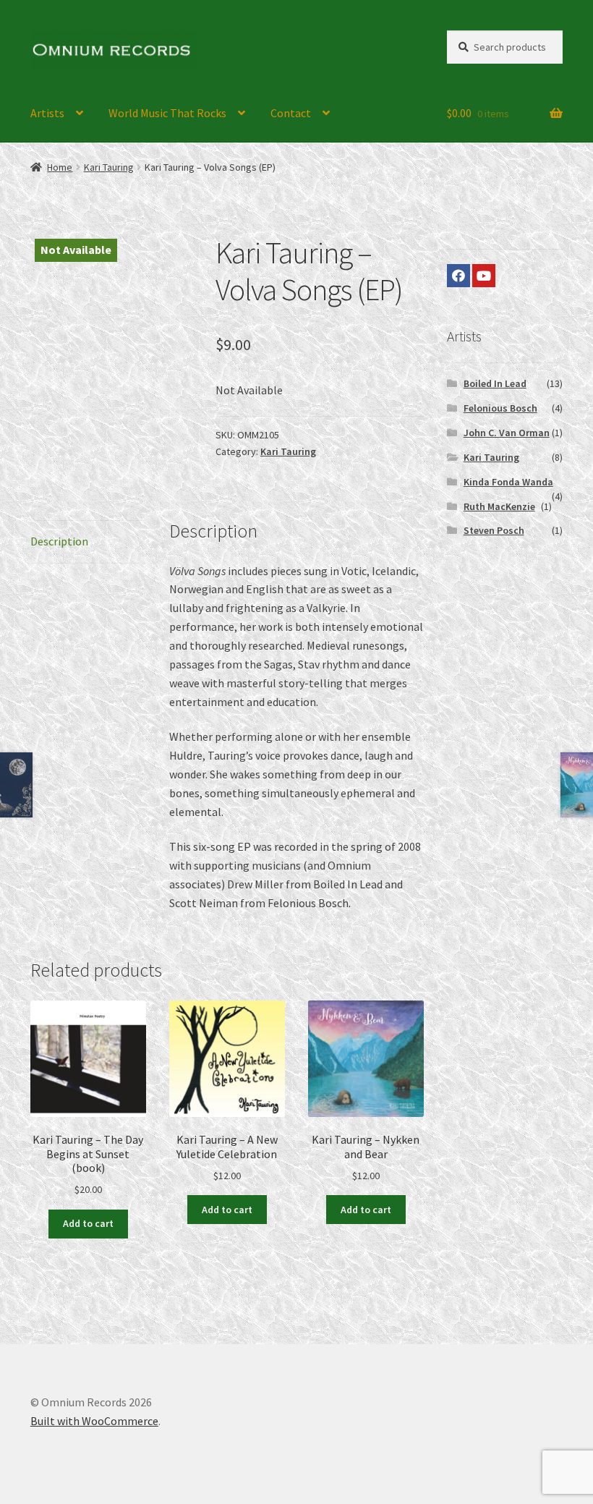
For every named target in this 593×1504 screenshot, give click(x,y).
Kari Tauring (109, 167)
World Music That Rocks (167, 113)
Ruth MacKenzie (499, 506)
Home (59, 167)
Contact (290, 113)
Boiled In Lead (495, 383)
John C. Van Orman (507, 432)
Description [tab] (59, 541)
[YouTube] (483, 275)
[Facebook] (458, 275)
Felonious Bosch (500, 408)
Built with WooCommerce (94, 1421)
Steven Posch (494, 530)
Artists (47, 113)
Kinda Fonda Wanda (508, 481)
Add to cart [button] (88, 1223)
